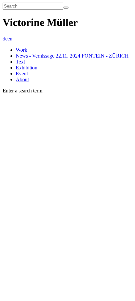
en (10, 38)
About (22, 79)
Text (20, 61)
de (5, 38)
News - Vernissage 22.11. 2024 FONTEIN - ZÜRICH (72, 56)
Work (21, 50)
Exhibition (26, 67)
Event (22, 73)
